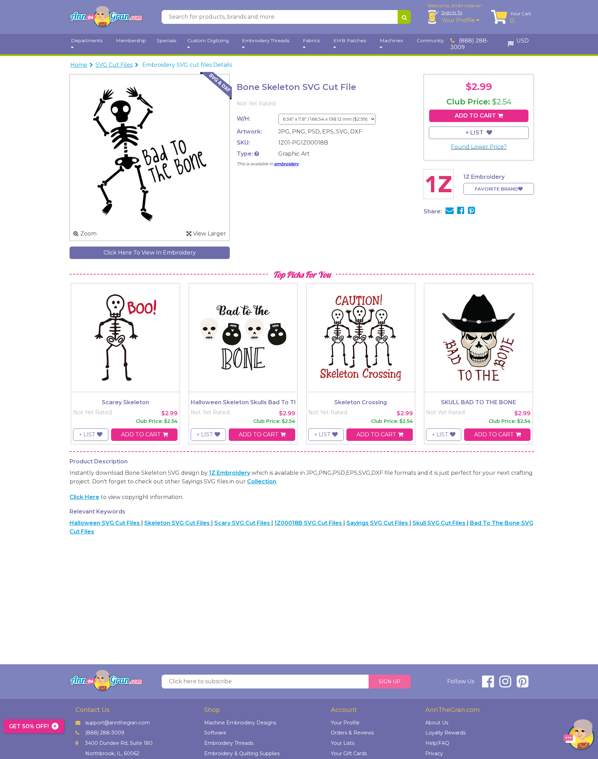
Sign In (451, 12)
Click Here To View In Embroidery (149, 252)
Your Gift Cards (349, 753)
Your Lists (342, 743)
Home (78, 65)
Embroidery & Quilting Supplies (242, 753)
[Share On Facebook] (460, 211)
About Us (436, 723)
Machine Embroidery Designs (240, 723)
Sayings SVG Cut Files (377, 523)
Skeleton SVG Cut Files (177, 523)
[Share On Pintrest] (471, 211)
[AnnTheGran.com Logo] (106, 17)
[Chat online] (579, 736)
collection (261, 481)
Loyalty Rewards (445, 733)
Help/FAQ (437, 743)
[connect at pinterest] (522, 684)
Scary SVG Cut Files (242, 523)
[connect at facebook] (488, 684)
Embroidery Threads (228, 743)
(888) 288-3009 (469, 43)
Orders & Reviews (352, 733)
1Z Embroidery (229, 473)
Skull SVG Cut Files (440, 523)
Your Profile (459, 20)
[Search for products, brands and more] (404, 17)
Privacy (434, 753)
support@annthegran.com (117, 723)
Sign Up (389, 681)
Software (215, 733)
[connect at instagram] (505, 684)
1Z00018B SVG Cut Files (308, 523)
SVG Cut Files (114, 65)
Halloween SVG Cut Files (105, 523)
